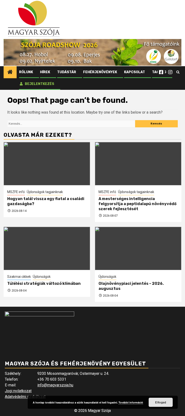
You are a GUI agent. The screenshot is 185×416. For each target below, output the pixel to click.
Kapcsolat (134, 72)
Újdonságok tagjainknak (45, 192)
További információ (131, 402)
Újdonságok (42, 277)
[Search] (178, 72)
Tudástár (66, 72)
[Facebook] (161, 72)
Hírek (45, 72)
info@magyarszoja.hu (55, 385)
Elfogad (160, 402)
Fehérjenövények (100, 72)
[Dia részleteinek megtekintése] (92, 52)
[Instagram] (170, 72)
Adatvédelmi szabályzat (25, 396)
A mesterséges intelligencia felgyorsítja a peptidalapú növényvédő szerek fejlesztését (138, 203)
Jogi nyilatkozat (18, 391)
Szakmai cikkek (19, 277)
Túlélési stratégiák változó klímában (44, 283)
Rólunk (26, 72)
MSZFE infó (16, 192)
